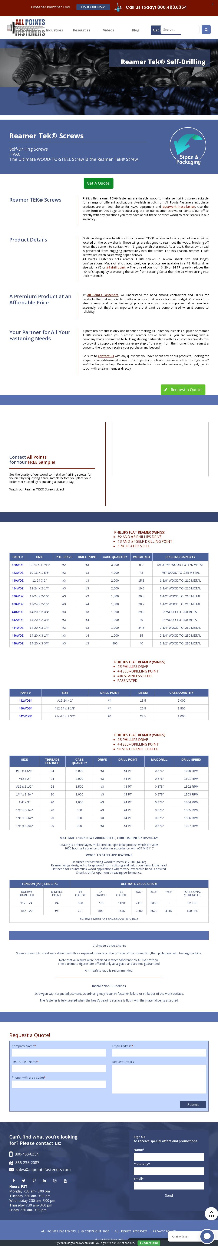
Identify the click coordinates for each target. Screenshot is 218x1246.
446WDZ (18, 635)
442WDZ (18, 620)
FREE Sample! (41, 462)
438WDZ (18, 604)
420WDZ (18, 564)
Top (211, 1216)
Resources (81, 30)
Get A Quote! (98, 183)
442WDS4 (25, 716)
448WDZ (18, 643)
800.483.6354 (172, 7)
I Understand (149, 1243)
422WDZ (18, 572)
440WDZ (18, 612)
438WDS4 (25, 708)
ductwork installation (178, 207)
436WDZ (18, 596)
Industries (54, 30)
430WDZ (18, 580)
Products (27, 30)
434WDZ (18, 588)
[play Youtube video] (160, 449)
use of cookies (125, 1243)
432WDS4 (25, 700)
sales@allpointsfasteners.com (43, 1169)
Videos (108, 30)
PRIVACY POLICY (164, 1231)
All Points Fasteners (102, 295)
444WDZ (18, 627)
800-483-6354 (27, 1154)
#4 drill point (116, 267)
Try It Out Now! (93, 7)
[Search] (206, 29)
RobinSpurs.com (113, 1239)
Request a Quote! (186, 389)
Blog (135, 30)
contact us (106, 356)
